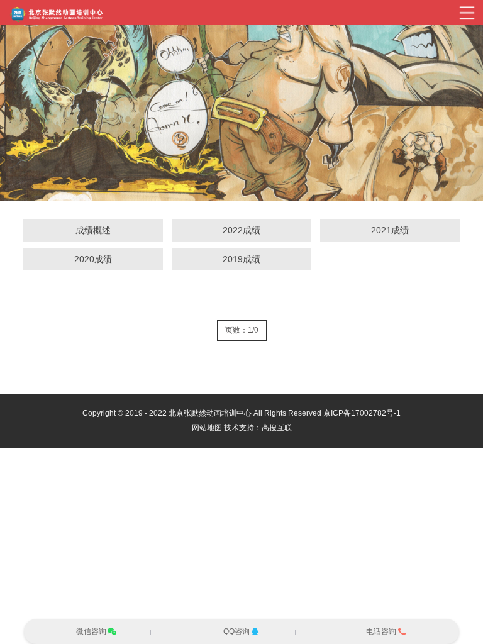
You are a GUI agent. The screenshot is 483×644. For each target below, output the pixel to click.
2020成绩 (93, 259)
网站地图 (207, 427)
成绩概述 (93, 230)
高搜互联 (277, 427)
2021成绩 (390, 230)
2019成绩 (241, 259)
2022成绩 (241, 230)
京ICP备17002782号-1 (362, 413)
